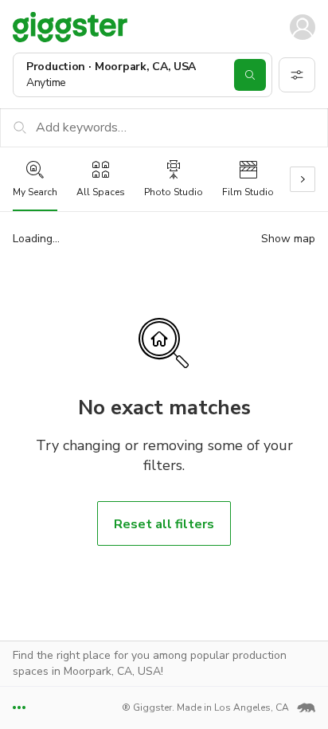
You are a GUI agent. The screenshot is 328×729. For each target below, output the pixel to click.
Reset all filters (164, 524)
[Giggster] (70, 26)
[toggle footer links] (19, 708)
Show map (288, 238)
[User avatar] (302, 27)
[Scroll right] (302, 179)
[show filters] (297, 74)
